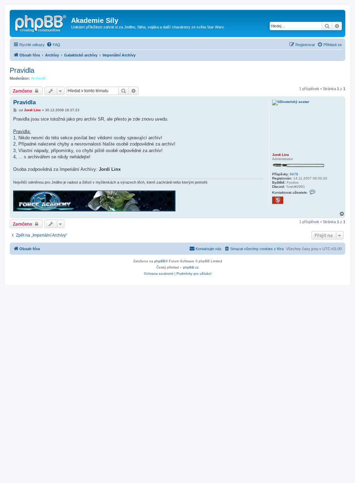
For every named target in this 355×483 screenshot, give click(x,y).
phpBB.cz (191, 267)
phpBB (159, 261)
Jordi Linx (280, 155)
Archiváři (38, 78)
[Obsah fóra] (41, 22)
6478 (294, 174)
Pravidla (22, 70)
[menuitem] (53, 45)
